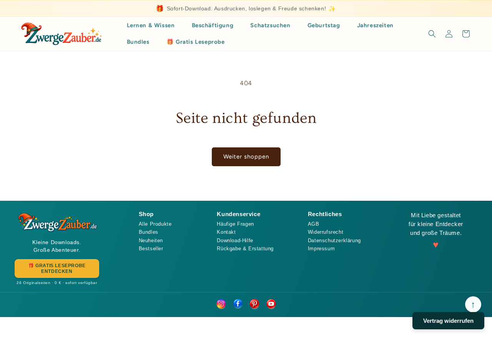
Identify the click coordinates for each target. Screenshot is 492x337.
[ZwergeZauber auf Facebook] (237, 304)
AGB (313, 224)
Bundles (148, 232)
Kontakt (226, 232)
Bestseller (151, 248)
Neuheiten (151, 240)
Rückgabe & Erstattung (245, 248)
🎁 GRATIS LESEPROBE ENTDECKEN (57, 268)
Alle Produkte (155, 224)
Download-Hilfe (235, 240)
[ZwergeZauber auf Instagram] (220, 304)
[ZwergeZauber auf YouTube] (271, 304)
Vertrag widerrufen (448, 320)
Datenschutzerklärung (334, 240)
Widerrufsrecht (325, 232)
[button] (432, 33)
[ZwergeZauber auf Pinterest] (254, 304)
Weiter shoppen (246, 156)
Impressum (321, 248)
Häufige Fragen (235, 224)
